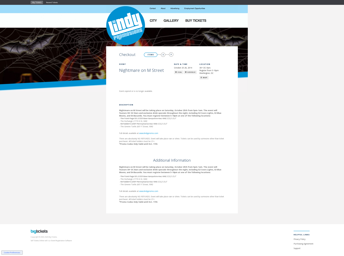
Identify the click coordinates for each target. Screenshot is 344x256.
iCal (179, 72)
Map (204, 78)
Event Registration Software (61, 240)
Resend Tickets (52, 2)
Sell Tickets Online (37, 240)
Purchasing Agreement (303, 243)
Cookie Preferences (12, 252)
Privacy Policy (299, 239)
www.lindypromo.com (148, 133)
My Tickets (37, 2)
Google (191, 72)
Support (297, 248)
